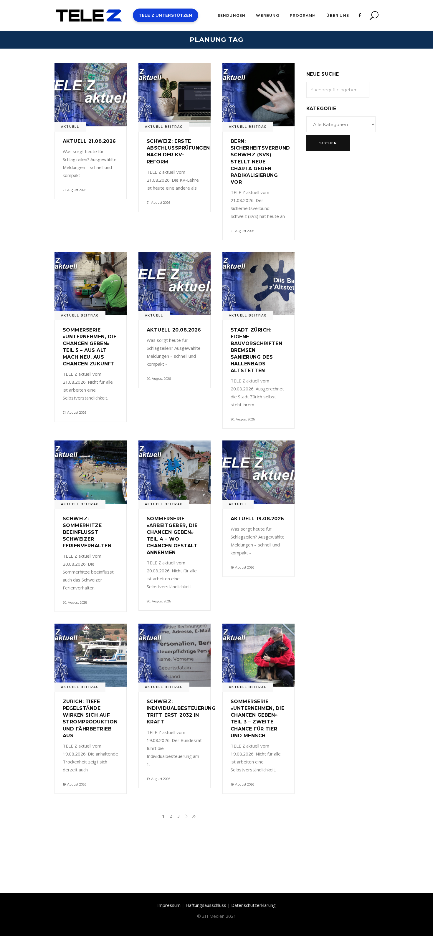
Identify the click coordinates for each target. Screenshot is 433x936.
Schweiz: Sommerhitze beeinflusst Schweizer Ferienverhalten (87, 532)
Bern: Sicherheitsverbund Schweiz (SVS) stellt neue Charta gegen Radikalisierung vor (260, 161)
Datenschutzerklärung (253, 905)
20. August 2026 (159, 379)
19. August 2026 (242, 567)
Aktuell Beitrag (164, 127)
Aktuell (70, 127)
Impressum (169, 905)
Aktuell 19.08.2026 (257, 518)
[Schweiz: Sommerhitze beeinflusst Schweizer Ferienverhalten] (90, 471)
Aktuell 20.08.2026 (174, 330)
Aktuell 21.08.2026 (89, 141)
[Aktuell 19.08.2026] (258, 471)
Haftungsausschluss (206, 905)
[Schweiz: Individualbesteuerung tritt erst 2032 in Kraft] (174, 655)
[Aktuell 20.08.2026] (174, 283)
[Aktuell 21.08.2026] (90, 94)
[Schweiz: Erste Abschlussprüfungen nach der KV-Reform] (174, 94)
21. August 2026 (74, 190)
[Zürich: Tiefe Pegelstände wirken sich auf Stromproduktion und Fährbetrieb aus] (90, 655)
